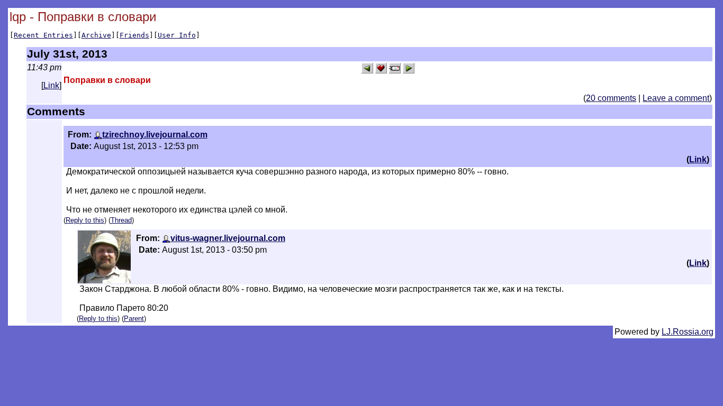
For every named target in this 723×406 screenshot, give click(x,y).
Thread (121, 220)
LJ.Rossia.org (687, 331)
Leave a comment (676, 98)
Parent (134, 318)
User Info (177, 35)
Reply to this (85, 220)
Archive (96, 35)
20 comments (611, 98)
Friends (134, 35)
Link (51, 85)
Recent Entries (43, 35)
